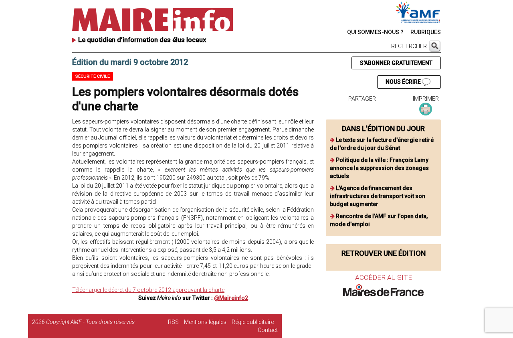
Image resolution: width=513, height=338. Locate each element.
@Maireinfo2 (231, 298)
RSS (173, 322)
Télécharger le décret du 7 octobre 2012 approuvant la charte (148, 290)
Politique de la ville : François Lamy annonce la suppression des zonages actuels (379, 168)
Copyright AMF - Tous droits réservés (90, 322)
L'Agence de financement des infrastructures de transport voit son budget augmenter (377, 196)
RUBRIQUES (425, 32)
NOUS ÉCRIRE (404, 82)
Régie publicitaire (253, 322)
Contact (268, 330)
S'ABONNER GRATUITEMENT (396, 63)
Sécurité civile (92, 76)
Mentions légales (205, 322)
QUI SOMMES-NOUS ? (375, 32)
